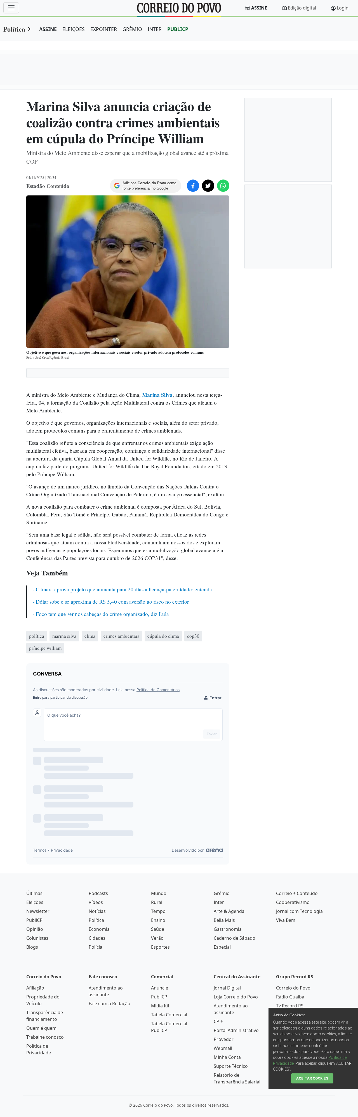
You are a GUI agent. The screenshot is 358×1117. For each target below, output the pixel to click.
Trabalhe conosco (45, 1037)
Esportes (160, 947)
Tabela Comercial (169, 1015)
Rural (156, 902)
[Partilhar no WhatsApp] (223, 186)
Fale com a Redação (109, 1003)
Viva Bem (285, 920)
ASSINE (48, 29)
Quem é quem (41, 1028)
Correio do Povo (293, 988)
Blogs (32, 947)
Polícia (95, 947)
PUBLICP (177, 29)
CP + (218, 1021)
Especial (222, 947)
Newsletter (38, 911)
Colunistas (37, 938)
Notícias (97, 911)
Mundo (158, 893)
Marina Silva (157, 395)
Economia (99, 929)
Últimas (34, 893)
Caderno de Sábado (234, 938)
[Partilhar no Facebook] (193, 186)
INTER (155, 29)
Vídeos (96, 902)
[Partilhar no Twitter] (208, 186)
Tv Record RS (289, 1006)
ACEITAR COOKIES (312, 1078)
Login (342, 8)
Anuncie (159, 988)
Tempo (158, 911)
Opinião (34, 929)
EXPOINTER (103, 29)
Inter (219, 902)
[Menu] (11, 7)
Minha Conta (227, 1057)
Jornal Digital (227, 988)
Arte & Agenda (229, 911)
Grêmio (222, 893)
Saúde (157, 929)
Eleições (34, 902)
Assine (259, 8)
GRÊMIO (132, 29)
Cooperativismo (293, 902)
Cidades (97, 938)
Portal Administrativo (236, 1030)
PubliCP (34, 920)
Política (14, 29)
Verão (157, 938)
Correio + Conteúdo (297, 893)
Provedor (224, 1039)
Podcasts (98, 893)
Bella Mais (224, 920)
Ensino (158, 920)
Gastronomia (228, 929)
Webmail (223, 1048)
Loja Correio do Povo (236, 997)
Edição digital (302, 8)
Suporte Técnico (231, 1066)
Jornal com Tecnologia (299, 911)
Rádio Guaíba (290, 997)
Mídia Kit (160, 1006)
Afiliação (35, 988)
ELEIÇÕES (73, 29)
